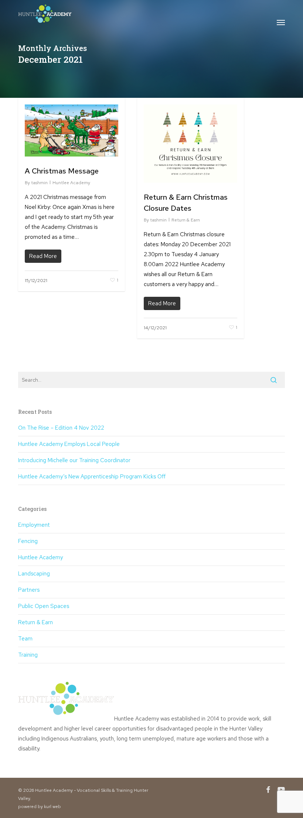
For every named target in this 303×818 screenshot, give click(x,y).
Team (25, 638)
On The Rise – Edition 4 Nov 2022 (61, 428)
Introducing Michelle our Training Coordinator (74, 460)
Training (28, 655)
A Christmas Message (62, 171)
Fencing (28, 541)
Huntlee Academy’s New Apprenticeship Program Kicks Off (92, 476)
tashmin (39, 183)
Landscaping (34, 573)
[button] (281, 22)
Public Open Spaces (43, 606)
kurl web (52, 807)
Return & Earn (185, 220)
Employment (34, 525)
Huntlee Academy (71, 183)
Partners (29, 590)
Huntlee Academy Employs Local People (69, 444)
